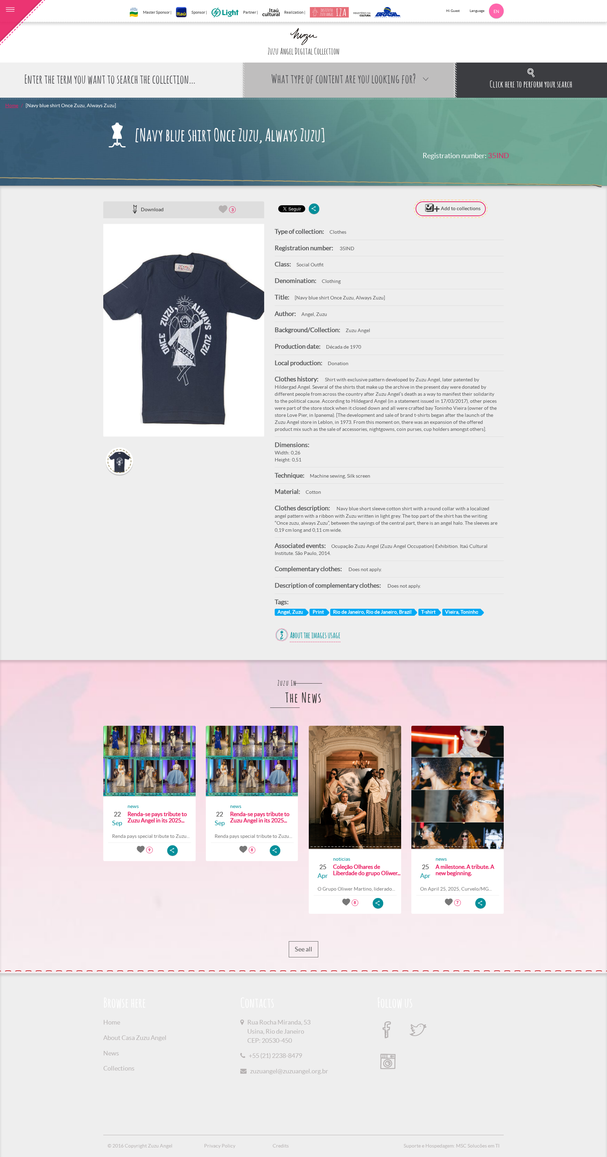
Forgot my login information (559, 351)
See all (303, 949)
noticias (341, 859)
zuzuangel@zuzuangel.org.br (289, 1071)
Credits (281, 1146)
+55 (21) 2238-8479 (275, 1055)
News (111, 1053)
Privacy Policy (219, 1146)
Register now (580, 379)
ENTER (559, 365)
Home (11, 105)
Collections (119, 1068)
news (133, 806)
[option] (183, 330)
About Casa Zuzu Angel (135, 1037)
